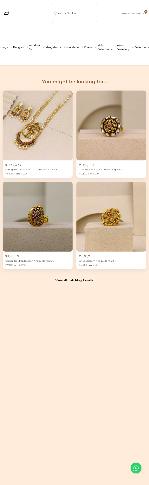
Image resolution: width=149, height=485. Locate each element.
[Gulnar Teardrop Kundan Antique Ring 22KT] (38, 217)
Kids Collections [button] (104, 47)
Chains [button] (88, 47)
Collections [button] (141, 47)
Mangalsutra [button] (53, 47)
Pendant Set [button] (34, 47)
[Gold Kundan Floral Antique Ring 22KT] (111, 125)
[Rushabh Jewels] (13, 13)
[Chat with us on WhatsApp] (136, 468)
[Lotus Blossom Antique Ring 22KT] (111, 217)
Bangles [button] (18, 47)
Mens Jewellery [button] (123, 47)
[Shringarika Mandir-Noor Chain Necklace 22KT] (38, 125)
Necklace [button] (72, 47)
